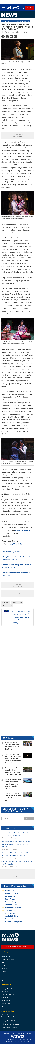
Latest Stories (5, 956)
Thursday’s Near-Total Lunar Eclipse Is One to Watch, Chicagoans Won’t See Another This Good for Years (13, 758)
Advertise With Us (7, 1003)
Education (4, 968)
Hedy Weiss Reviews (13, 907)
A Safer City (9, 890)
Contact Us (4, 998)
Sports (3, 980)
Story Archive (5, 992)
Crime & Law (5, 965)
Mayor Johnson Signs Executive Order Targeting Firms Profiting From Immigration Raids (13, 771)
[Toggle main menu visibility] (3, 7)
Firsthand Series (11, 904)
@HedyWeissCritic (14, 544)
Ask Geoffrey (10, 896)
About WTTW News (7, 995)
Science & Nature (6, 977)
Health (3, 971)
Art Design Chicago (12, 893)
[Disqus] (17, 653)
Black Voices (10, 899)
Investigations (10, 910)
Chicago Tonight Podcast (9, 1021)
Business (4, 962)
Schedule (6, 1033)
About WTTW (20, 1033)
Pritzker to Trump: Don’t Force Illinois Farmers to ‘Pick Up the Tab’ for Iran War (13, 796)
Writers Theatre (7, 605)
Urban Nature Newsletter (9, 1027)
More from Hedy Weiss (10, 551)
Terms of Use (18, 1041)
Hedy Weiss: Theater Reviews (15, 21)
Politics (3, 974)
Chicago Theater (17, 602)
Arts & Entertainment (7, 959)
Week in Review (11, 919)
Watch (13, 1033)
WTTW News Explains (14, 921)
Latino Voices (10, 913)
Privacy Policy (10, 1041)
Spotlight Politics (11, 916)
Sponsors (4, 1006)
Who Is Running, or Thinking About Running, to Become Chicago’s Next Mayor (13, 745)
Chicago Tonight (11, 902)
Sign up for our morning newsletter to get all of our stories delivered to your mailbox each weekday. (20, 617)
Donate (29, 8)
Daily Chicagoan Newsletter (10, 1024)
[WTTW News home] (9, 15)
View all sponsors (17, 136)
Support (28, 1033)
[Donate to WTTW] (17, 1036)
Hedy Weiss (5, 32)
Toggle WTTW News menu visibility (32, 15)
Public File (26, 1041)
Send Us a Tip (5, 1001)
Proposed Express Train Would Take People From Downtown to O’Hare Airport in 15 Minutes (13, 784)
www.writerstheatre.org (24, 530)
